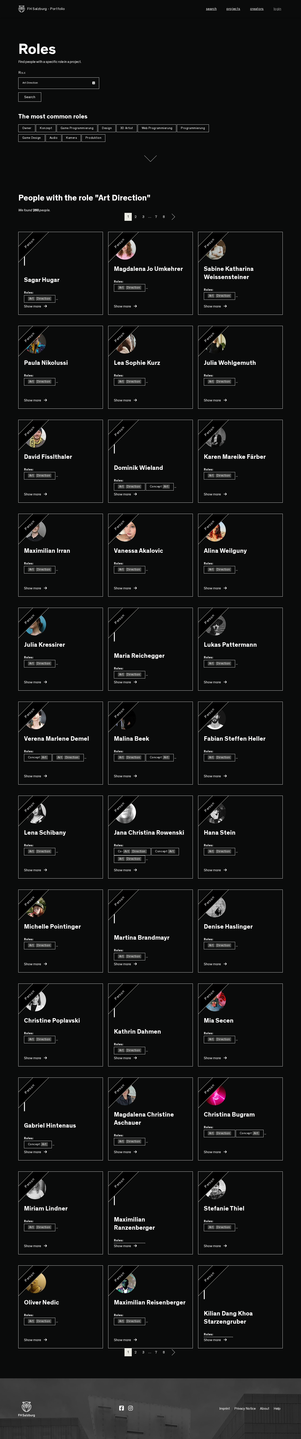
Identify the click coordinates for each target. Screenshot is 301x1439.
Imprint (224, 1408)
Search (29, 97)
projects (233, 9)
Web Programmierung (157, 128)
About (264, 1408)
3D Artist (126, 128)
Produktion (93, 137)
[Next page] (172, 217)
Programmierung (193, 128)
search (211, 9)
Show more (33, 306)
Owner (27, 128)
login (277, 9)
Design (107, 128)
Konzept (46, 128)
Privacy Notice (245, 1408)
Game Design (31, 137)
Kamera (71, 137)
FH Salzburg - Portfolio (46, 9)
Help (277, 1408)
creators (257, 9)
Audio (54, 137)
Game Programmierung (77, 128)
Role (22, 72)
